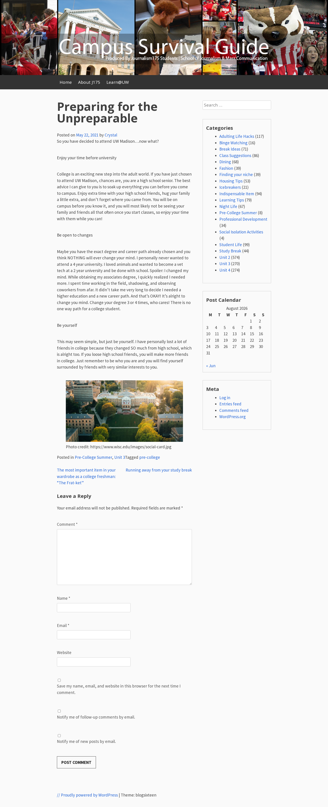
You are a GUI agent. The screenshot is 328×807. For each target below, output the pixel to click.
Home (66, 82)
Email (63, 625)
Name (63, 598)
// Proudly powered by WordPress (87, 795)
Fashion (226, 168)
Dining (225, 161)
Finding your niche (236, 174)
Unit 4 (224, 270)
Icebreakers (230, 187)
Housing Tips (231, 181)
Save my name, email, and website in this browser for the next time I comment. (119, 689)
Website (64, 652)
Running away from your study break (159, 470)
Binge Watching (233, 142)
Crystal (111, 135)
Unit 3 (119, 457)
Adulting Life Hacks (236, 136)
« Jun (211, 365)
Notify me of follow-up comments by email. (96, 717)
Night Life (228, 206)
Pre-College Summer (93, 457)
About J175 (89, 82)
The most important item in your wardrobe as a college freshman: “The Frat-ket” (86, 476)
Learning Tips (231, 200)
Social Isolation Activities (241, 232)
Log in (224, 397)
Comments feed (234, 410)
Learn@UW (117, 82)
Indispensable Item (236, 193)
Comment (67, 524)
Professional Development (243, 219)
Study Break (230, 251)
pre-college (149, 457)
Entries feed (230, 404)
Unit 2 (224, 257)
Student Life (230, 244)
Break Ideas (229, 149)
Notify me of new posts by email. (86, 741)
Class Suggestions (235, 155)
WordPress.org (232, 416)
